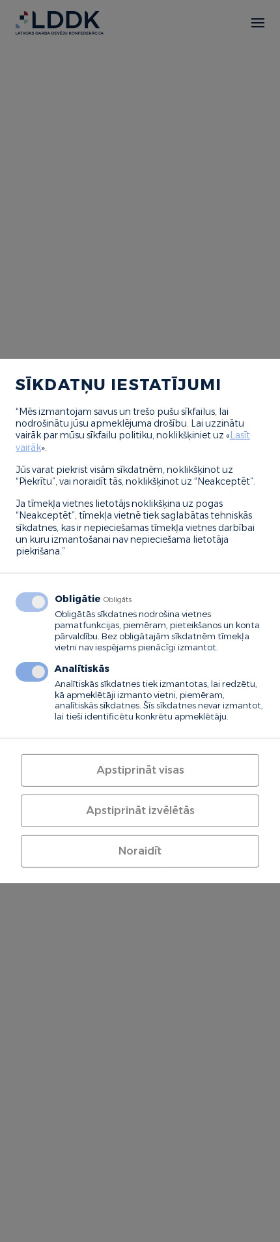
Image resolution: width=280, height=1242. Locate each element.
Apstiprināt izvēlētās (140, 810)
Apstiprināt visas (140, 770)
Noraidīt (140, 851)
